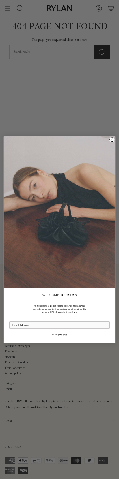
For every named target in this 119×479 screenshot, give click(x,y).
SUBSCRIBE (59, 335)
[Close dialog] (112, 139)
